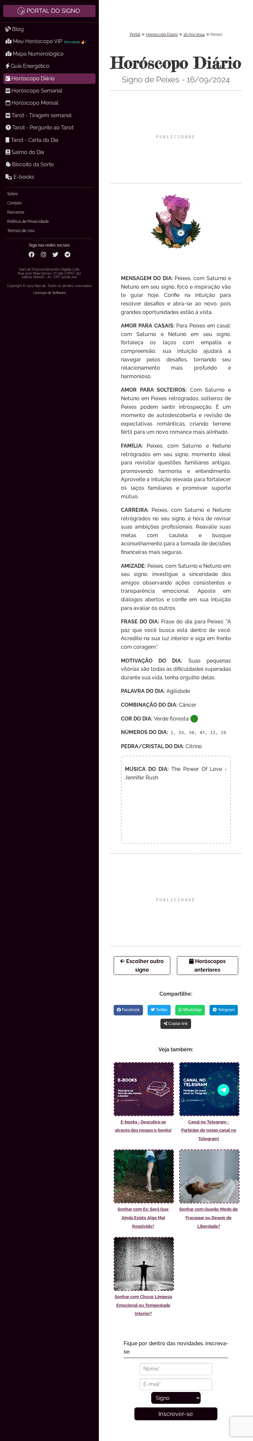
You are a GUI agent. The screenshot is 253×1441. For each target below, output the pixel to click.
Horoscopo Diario (162, 34)
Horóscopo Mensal (34, 103)
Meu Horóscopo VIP (49, 41)
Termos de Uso (21, 230)
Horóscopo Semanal (36, 91)
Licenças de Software (49, 293)
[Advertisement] (175, 137)
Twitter (161, 1010)
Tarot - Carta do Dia (34, 140)
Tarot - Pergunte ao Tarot (42, 127)
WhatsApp (192, 1010)
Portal (135, 34)
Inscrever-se (175, 1413)
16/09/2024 (194, 34)
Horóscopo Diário (32, 78)
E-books (23, 177)
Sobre (12, 194)
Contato (14, 203)
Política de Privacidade (28, 221)
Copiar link (177, 1023)
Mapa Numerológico (38, 54)
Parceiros (15, 212)
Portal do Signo (53, 10)
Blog (17, 29)
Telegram (226, 1010)
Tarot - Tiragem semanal (40, 115)
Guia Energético (29, 66)
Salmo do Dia (27, 152)
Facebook (130, 1010)
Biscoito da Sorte (32, 164)
